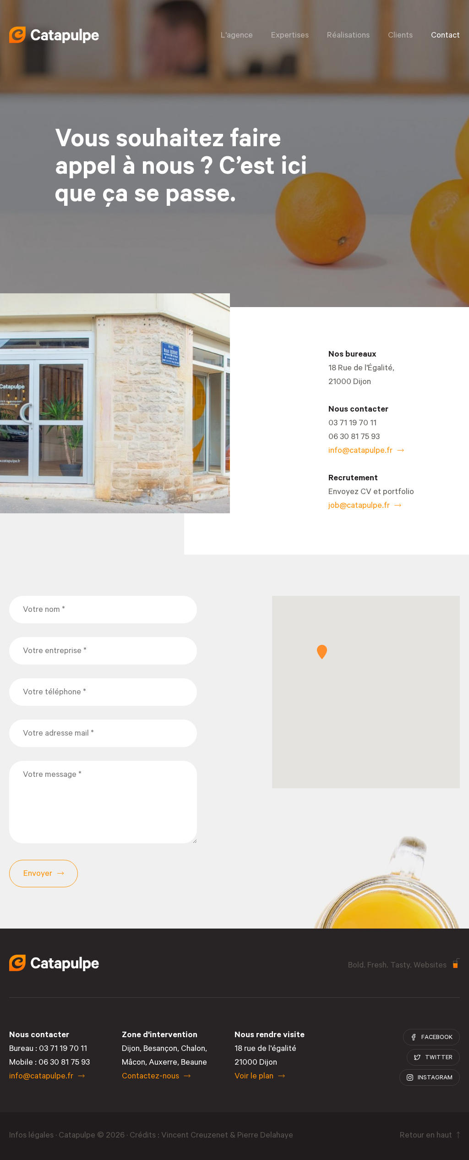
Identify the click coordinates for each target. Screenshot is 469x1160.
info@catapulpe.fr (360, 451)
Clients (400, 36)
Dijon (131, 1049)
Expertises (290, 36)
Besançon (160, 1049)
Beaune (194, 1063)
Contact (445, 36)
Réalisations (348, 36)
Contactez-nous (150, 1077)
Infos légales (31, 1136)
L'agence (237, 36)
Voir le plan (253, 1077)
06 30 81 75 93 (354, 437)
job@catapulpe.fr (359, 506)
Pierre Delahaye (265, 1136)
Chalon (193, 1049)
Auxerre (163, 1063)
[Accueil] (54, 35)
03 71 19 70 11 (352, 424)
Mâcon (133, 1063)
